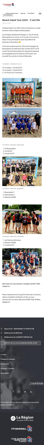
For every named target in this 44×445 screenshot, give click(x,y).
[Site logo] (8, 4)
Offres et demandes (12, 13)
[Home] (22, 418)
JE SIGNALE (31, 13)
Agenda (23, 13)
